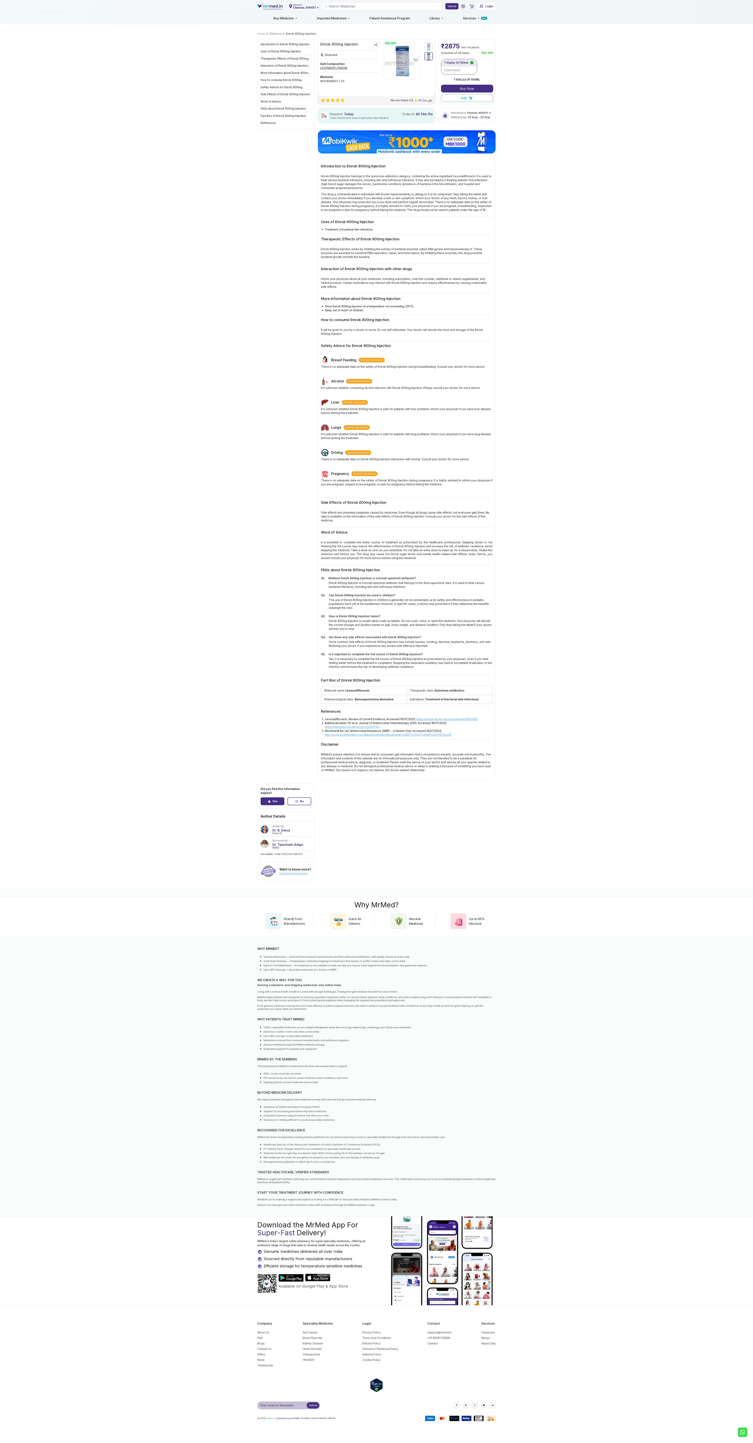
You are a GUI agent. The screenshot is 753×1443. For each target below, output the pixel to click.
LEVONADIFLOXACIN (333, 68)
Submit (313, 1405)
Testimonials (265, 1365)
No (302, 801)
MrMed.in (271, 1418)
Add (464, 98)
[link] (261, 34)
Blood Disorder (312, 1338)
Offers (261, 1354)
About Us (263, 1332)
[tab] (429, 46)
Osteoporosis (311, 1354)
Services (469, 18)
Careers (432, 1343)
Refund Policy (371, 1343)
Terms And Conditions (376, 1338)
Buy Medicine (284, 18)
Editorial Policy (371, 1354)
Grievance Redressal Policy (380, 1348)
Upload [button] (452, 6)
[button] (463, 6)
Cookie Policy (371, 1359)
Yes (274, 801)
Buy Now (467, 89)
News (261, 1359)
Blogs (261, 1343)
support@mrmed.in (439, 1332)
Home (261, 33)
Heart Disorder (312, 1348)
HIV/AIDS (308, 1359)
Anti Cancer (310, 1332)
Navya (485, 1338)
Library (434, 18)
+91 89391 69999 (438, 1338)
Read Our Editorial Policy (293, 873)
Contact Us (264, 1348)
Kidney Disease (313, 1343)
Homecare (488, 1332)
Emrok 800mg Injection (301, 33)
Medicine (276, 33)
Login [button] (489, 6)
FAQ (260, 1338)
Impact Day (488, 1343)
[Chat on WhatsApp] (742, 1432)
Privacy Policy (371, 1332)
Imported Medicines (331, 18)
